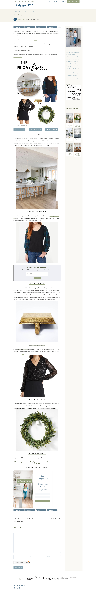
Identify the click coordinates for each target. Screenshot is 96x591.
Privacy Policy (43, 586)
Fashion (18, 11)
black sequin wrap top (22, 349)
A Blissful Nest (21, 19)
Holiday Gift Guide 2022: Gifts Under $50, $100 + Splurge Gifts (24, 518)
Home (16, 1)
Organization (62, 6)
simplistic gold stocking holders (42, 292)
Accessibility (52, 586)
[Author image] (15, 19)
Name (16, 557)
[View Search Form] (80, 1)
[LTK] (63, 1)
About (20, 1)
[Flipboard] (61, 1)
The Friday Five (25, 11)
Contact (33, 1)
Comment (16, 531)
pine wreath (23, 403)
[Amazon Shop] (65, 1)
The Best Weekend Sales (55, 517)
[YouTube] (56, 1)
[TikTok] (59, 1)
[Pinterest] (54, 1)
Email (32, 557)
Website (49, 557)
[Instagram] (50, 1)
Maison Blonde (43, 138)
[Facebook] (52, 1)
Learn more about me (71, 79)
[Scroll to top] (92, 579)
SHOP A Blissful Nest (73, 1)
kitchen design (25, 138)
